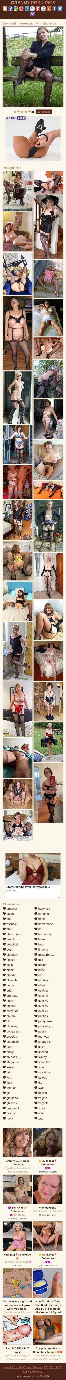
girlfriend (12, 1098)
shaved (43, 1052)
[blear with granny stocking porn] (18, 520)
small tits (44, 1062)
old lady (43, 980)
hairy (9, 1118)
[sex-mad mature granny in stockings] (33, 67)
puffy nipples (46, 1026)
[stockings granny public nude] (18, 651)
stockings (44, 1072)
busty (10, 1000)
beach (10, 939)
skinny (42, 1057)
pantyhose (45, 1021)
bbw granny (14, 934)
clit (8, 1021)
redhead (43, 1036)
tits (40, 1082)
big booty (12, 954)
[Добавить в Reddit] (43, 8)
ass (8, 918)
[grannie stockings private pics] (18, 482)
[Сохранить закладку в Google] (16, 8)
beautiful (12, 944)
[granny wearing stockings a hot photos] (48, 702)
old (40, 975)
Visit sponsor (43, 111)
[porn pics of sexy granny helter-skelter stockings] (18, 602)
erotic (10, 1067)
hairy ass (44, 908)
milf (40, 959)
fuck (9, 1082)
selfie (41, 1046)
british (10, 990)
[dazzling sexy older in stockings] (48, 318)
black (10, 970)
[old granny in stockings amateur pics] (18, 758)
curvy (10, 1052)
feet (8, 1077)
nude (41, 970)
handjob (43, 913)
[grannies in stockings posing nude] (48, 742)
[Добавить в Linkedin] (27, 8)
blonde (11, 975)
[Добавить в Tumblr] (54, 8)
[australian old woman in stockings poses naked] (18, 709)
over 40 (43, 995)
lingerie (43, 949)
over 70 (43, 1011)
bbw (9, 929)
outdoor (43, 990)
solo (41, 1067)
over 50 (43, 1000)
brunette (11, 995)
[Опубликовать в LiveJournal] (32, 8)
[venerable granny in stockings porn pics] (48, 490)
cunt (9, 1046)
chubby (11, 1016)
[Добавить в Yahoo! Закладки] (32, 14)
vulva (41, 1108)
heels (41, 918)
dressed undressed (19, 1057)
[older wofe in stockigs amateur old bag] (48, 793)
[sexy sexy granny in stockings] (48, 661)
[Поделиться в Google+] (21, 8)
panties (43, 1016)
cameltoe (12, 1011)
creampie (12, 1041)
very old (43, 1103)
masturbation (46, 954)
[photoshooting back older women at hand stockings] (18, 274)
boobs (10, 985)
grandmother (14, 1108)
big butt (11, 1005)
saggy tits (44, 1041)
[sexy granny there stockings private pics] (48, 379)
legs (41, 944)
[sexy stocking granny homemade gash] (18, 561)
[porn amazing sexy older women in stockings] (48, 576)
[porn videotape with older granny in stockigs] (18, 397)
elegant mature (16, 1062)
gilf (8, 1092)
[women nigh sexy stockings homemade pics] (18, 444)
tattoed (42, 1077)
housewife (45, 934)
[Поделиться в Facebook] (10, 8)
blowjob (11, 980)
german (11, 1087)
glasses (11, 1103)
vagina (42, 1098)
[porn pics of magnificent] (48, 526)
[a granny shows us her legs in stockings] (18, 333)
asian (10, 913)
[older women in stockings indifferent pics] (48, 620)
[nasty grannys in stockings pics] (48, 182)
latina (41, 939)
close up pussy (16, 1026)
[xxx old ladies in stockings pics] (48, 460)
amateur (11, 908)
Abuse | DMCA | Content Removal (23, 1367)
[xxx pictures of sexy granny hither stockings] (48, 279)
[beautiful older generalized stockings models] (18, 191)
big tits (10, 959)
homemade (45, 924)
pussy (42, 1031)
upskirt (42, 1092)
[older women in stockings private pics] (48, 419)
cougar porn (14, 1031)
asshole (11, 924)
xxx (40, 1118)
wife (41, 1113)
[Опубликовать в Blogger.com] (5, 8)
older (41, 985)
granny (11, 1113)
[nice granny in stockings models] (48, 226)
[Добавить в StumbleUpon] (49, 8)
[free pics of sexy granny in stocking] (48, 348)
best (9, 949)
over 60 (43, 1005)
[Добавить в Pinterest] (38, 8)
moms (42, 964)
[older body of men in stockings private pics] (18, 794)
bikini (10, 964)
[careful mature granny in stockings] (18, 825)
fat (8, 1072)
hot (40, 929)
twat (41, 1087)
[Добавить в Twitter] (60, 8)
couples (11, 1036)
